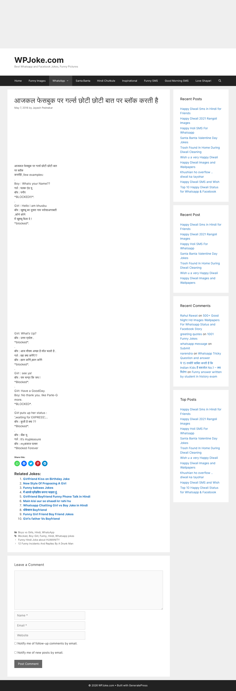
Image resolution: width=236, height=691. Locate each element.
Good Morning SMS (177, 80)
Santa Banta (83, 80)
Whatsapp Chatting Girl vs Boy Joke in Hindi (55, 505)
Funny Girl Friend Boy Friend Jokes (48, 514)
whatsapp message (193, 344)
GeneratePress (138, 685)
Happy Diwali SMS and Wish (199, 182)
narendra (186, 353)
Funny (43, 535)
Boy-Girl (33, 535)
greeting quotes (191, 334)
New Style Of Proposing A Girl (44, 483)
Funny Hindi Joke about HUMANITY (39, 539)
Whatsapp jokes (64, 535)
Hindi (38, 532)
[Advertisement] (103, 24)
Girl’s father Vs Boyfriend (41, 518)
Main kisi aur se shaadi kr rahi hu (47, 501)
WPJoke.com (39, 60)
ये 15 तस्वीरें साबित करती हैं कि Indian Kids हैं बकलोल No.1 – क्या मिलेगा (200, 367)
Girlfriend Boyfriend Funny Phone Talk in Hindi (56, 496)
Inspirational (129, 80)
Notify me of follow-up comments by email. (47, 643)
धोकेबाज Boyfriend (35, 510)
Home (18, 80)
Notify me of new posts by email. (40, 652)
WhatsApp (59, 80)
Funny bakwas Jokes (38, 487)
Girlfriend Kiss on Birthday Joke (46, 479)
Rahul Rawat (189, 315)
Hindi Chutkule (106, 80)
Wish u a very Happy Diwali (199, 157)
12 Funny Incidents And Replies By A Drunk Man (45, 543)
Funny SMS (151, 80)
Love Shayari (203, 80)
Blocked (22, 535)
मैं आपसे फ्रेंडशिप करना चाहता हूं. (40, 492)
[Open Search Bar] (220, 81)
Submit (185, 348)
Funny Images (37, 80)
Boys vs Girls (25, 532)
